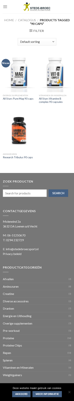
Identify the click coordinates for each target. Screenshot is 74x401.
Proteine (8, 338)
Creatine (8, 293)
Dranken (8, 308)
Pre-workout (11, 330)
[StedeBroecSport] (37, 6)
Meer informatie (47, 394)
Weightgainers (12, 375)
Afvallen (8, 279)
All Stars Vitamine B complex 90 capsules (51, 100)
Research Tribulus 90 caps (18, 157)
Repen (7, 353)
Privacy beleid (12, 254)
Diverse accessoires (16, 301)
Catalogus (27, 20)
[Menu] (5, 6)
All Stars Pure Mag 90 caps (18, 98)
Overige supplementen (17, 323)
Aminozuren (11, 286)
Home (9, 20)
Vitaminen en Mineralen (18, 367)
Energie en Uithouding (17, 316)
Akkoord (21, 394)
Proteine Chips (12, 345)
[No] (69, 393)
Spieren (8, 360)
